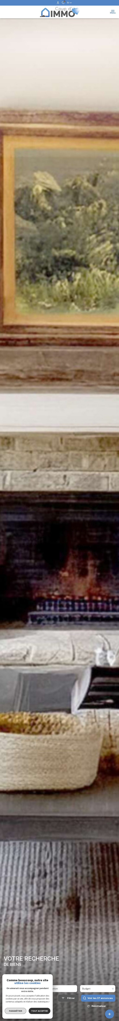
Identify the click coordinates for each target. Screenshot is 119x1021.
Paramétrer (15, 1011)
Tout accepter (39, 1011)
